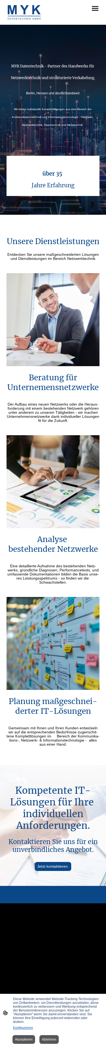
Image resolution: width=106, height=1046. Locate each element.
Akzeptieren (24, 1039)
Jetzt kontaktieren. (53, 866)
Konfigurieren (23, 1028)
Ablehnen (49, 1039)
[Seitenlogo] (24, 12)
